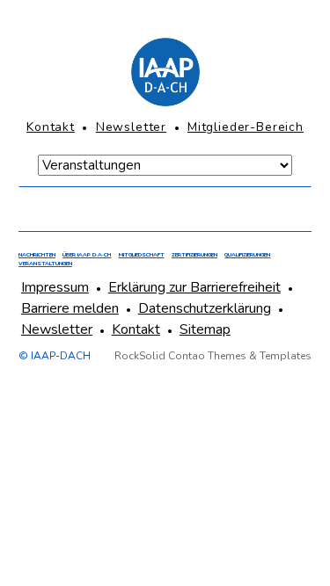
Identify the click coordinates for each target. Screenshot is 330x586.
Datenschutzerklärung (204, 308)
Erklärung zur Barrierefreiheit (194, 287)
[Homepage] (165, 72)
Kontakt (50, 127)
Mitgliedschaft (142, 254)
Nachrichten (36, 254)
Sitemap (205, 329)
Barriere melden (70, 308)
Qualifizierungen (247, 254)
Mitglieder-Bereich (245, 127)
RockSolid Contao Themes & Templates (213, 356)
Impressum (55, 287)
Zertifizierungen (194, 254)
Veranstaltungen (45, 263)
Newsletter (131, 127)
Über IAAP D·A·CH (86, 254)
